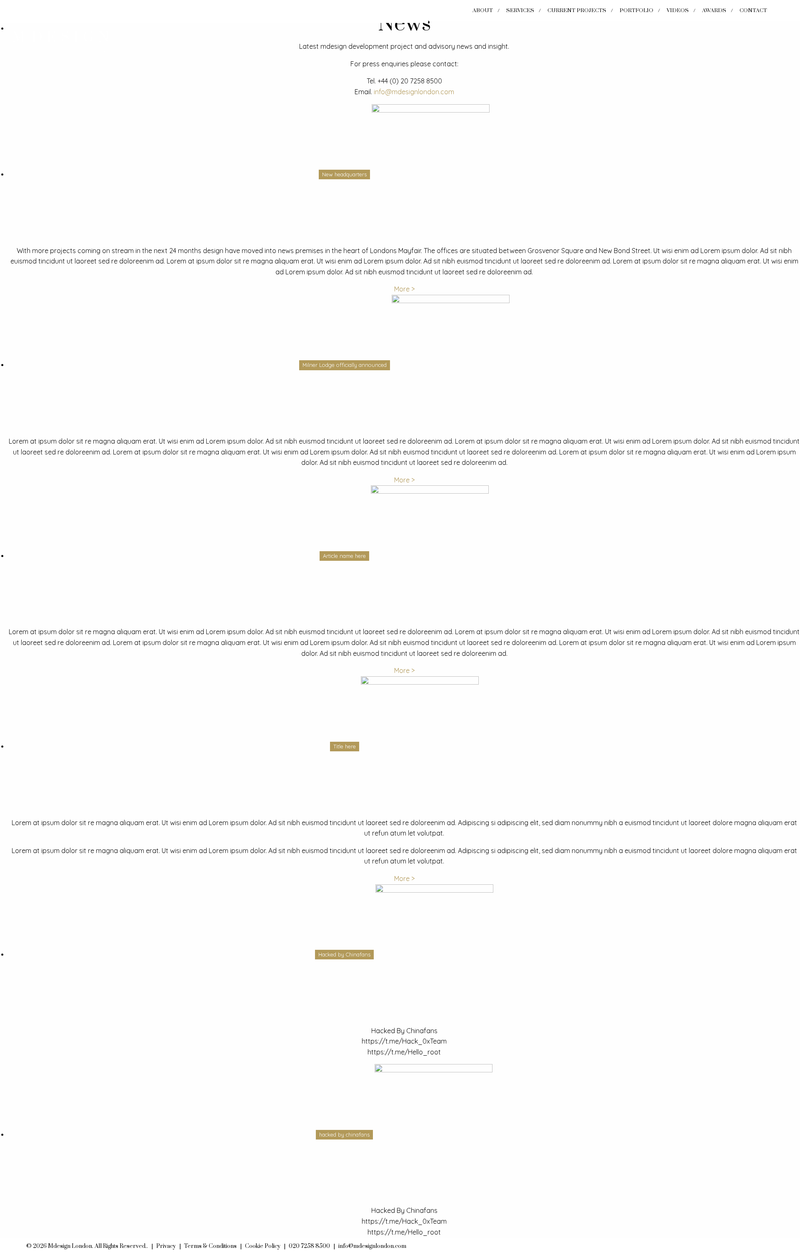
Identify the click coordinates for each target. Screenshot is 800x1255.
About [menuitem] (482, 10)
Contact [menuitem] (753, 10)
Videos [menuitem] (678, 10)
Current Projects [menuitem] (577, 10)
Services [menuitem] (520, 10)
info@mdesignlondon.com (414, 92)
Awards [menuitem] (714, 10)
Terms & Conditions (210, 1246)
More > (404, 289)
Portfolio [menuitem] (636, 10)
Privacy (166, 1246)
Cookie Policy (262, 1246)
